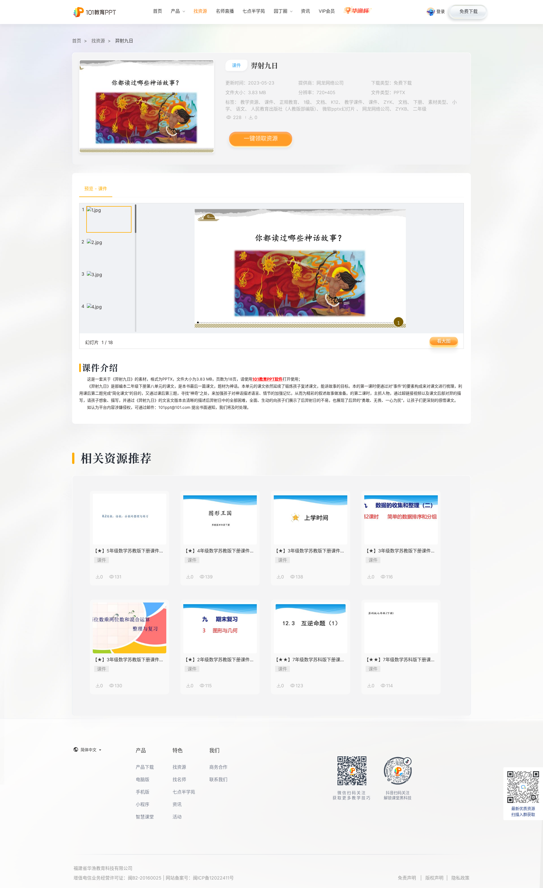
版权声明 (434, 878)
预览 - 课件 (95, 188)
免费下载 (469, 11)
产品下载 (145, 767)
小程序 (142, 804)
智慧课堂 (145, 817)
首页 (76, 41)
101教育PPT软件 (267, 379)
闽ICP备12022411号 (213, 878)
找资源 (98, 41)
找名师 (179, 779)
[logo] (95, 12)
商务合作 (218, 767)
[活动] (357, 12)
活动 (177, 817)
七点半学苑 (184, 792)
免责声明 (407, 878)
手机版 (142, 792)
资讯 (177, 804)
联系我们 (218, 779)
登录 (440, 11)
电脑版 (142, 779)
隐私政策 (460, 878)
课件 (236, 65)
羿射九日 (124, 41)
